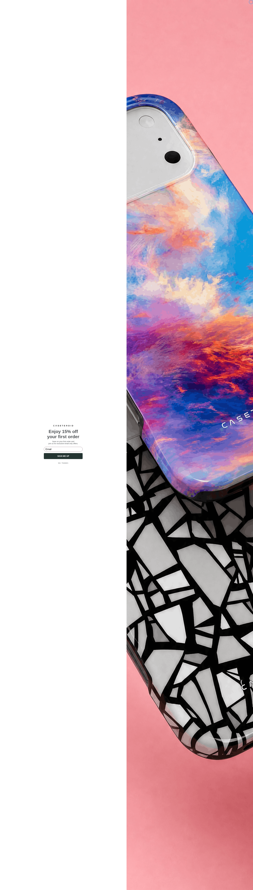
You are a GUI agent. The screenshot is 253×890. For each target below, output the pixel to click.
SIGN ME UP (63, 456)
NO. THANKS (63, 463)
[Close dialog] (251, 2)
